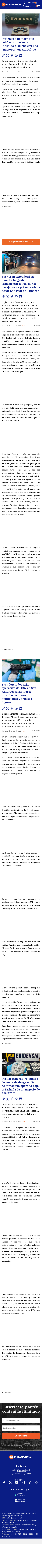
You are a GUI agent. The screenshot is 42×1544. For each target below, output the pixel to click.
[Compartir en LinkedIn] (21, 55)
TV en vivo (30, 2)
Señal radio (29, 6)
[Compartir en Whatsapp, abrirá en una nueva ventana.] (17, 55)
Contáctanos (21, 1472)
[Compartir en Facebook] (12, 55)
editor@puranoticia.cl (21, 1470)
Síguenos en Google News (21, 1473)
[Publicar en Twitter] (8, 55)
